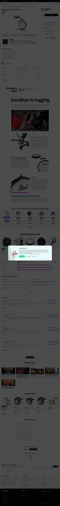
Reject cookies (28, 256)
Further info (34, 256)
